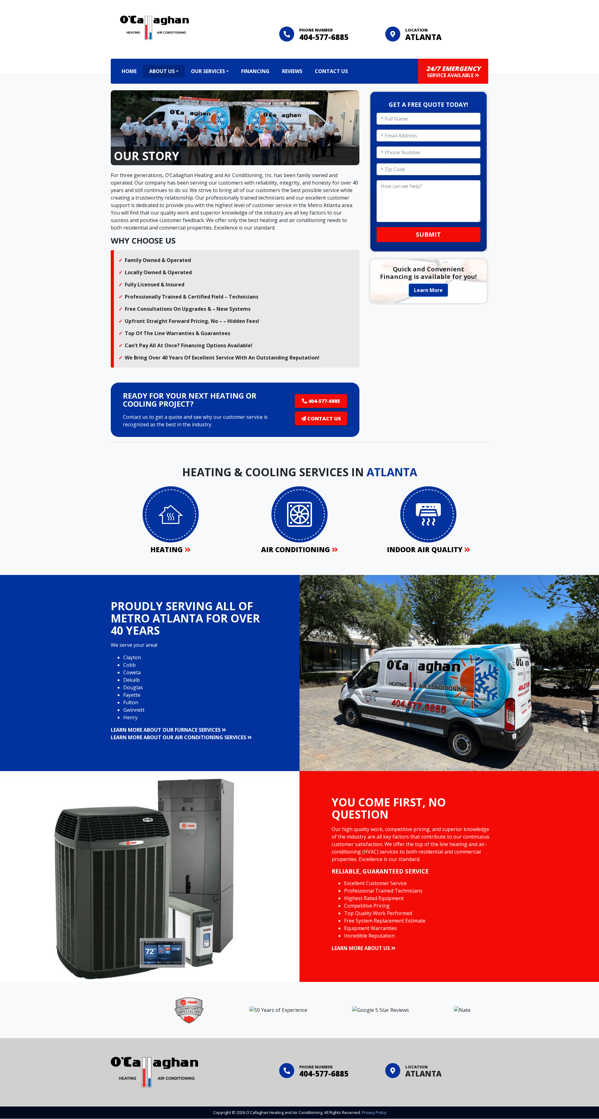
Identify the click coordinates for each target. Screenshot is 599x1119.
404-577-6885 (323, 37)
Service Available (453, 71)
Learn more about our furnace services (166, 729)
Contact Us (331, 71)
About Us (162, 71)
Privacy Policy (374, 1112)
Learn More (428, 290)
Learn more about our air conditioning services (179, 737)
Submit (428, 234)
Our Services (208, 71)
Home (129, 71)
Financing (255, 71)
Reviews (292, 71)
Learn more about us (361, 948)
